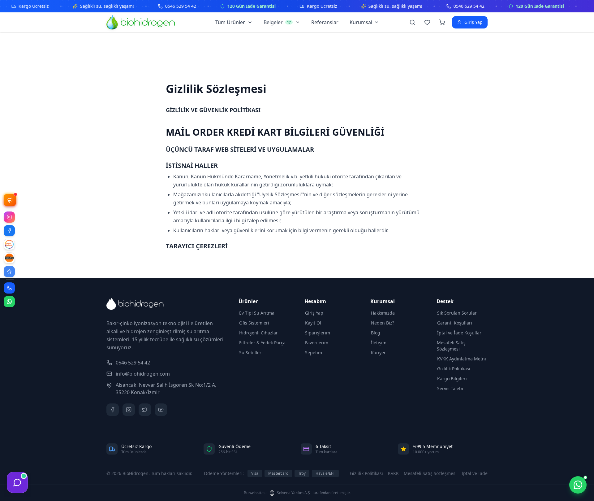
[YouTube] (161, 409)
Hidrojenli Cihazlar (258, 333)
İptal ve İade (475, 473)
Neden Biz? (382, 323)
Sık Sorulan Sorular (457, 313)
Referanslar (324, 22)
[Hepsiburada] (9, 244)
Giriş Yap (314, 313)
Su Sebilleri (251, 352)
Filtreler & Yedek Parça (262, 343)
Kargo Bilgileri (452, 378)
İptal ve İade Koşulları (460, 333)
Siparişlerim (317, 333)
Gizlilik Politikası (453, 369)
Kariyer (378, 352)
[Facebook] (9, 230)
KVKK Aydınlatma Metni (461, 359)
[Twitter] (145, 409)
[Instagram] (9, 217)
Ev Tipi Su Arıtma (256, 313)
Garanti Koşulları (454, 323)
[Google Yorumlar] (9, 271)
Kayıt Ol (313, 323)
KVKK (393, 473)
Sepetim (313, 352)
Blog (375, 333)
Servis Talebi (450, 388)
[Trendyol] (9, 258)
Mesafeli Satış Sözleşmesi (451, 346)
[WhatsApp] (9, 301)
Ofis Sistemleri (254, 323)
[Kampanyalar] (10, 200)
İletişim (378, 343)
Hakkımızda (383, 313)
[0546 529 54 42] (9, 288)
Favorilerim (316, 343)
